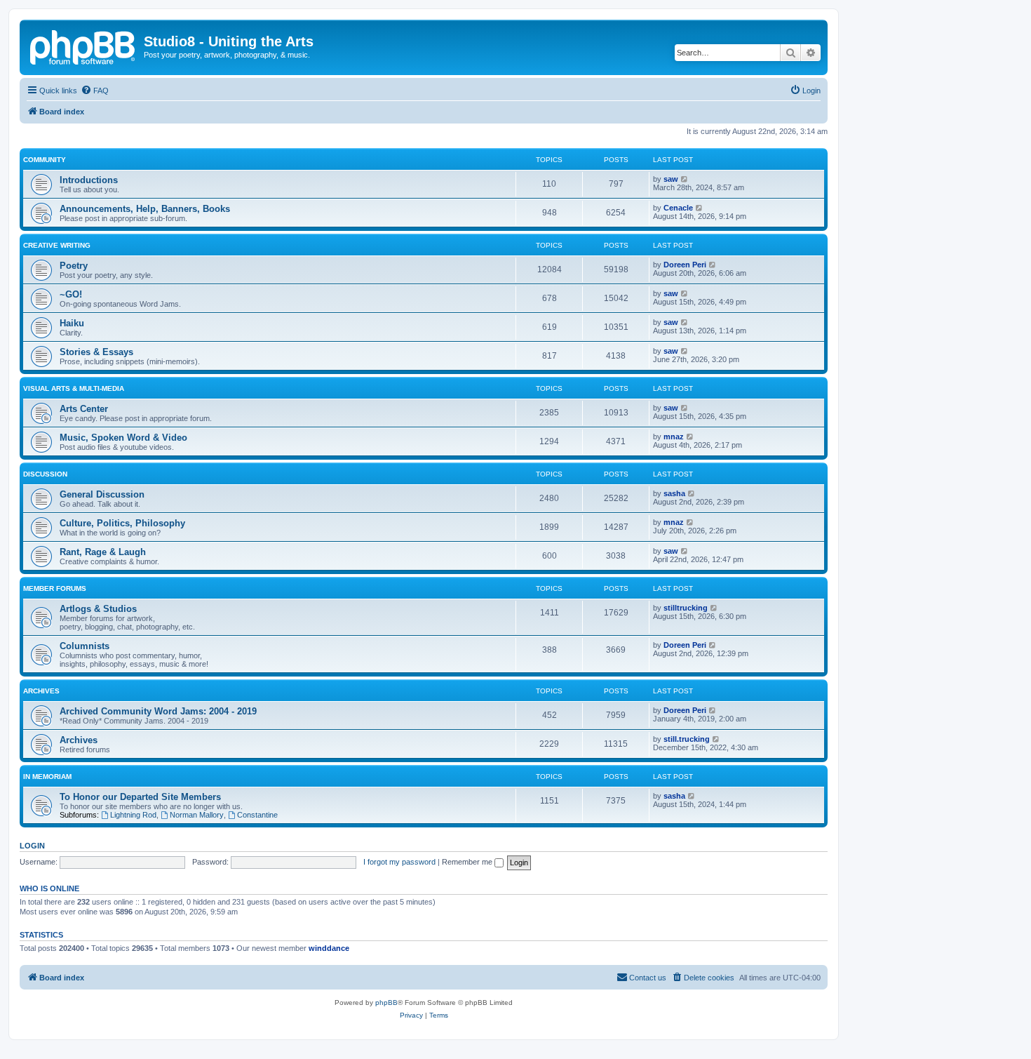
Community (44, 160)
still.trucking (686, 739)
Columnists (84, 646)
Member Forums (54, 588)
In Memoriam (47, 776)
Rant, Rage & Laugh (103, 552)
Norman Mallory (197, 815)
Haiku (72, 323)
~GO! (71, 294)
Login (32, 845)
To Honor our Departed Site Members (140, 797)
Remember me (468, 862)
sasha (674, 493)
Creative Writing (56, 245)
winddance (329, 948)
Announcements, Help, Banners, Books (145, 209)
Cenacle (678, 208)
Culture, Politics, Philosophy (122, 523)
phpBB (386, 1002)
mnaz (673, 436)
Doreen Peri (684, 264)
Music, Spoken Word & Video (123, 437)
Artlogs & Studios (98, 609)
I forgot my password (399, 862)
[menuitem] (95, 90)
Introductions (89, 180)
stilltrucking (685, 608)
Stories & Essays (96, 352)
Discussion (45, 474)
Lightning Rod (133, 815)
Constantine (257, 815)
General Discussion (102, 494)
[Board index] (83, 45)
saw (670, 179)
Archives (41, 691)
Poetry (74, 265)
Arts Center (84, 409)
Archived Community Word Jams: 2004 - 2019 (158, 711)
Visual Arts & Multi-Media (73, 388)
